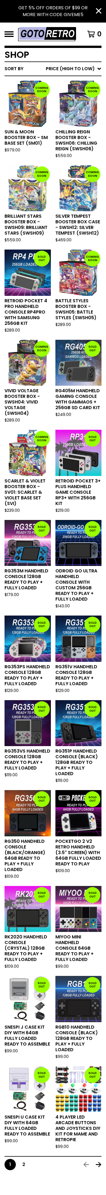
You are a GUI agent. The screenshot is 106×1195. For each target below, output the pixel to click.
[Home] (47, 34)
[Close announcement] (98, 11)
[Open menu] (9, 34)
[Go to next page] (98, 1164)
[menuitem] (53, 69)
